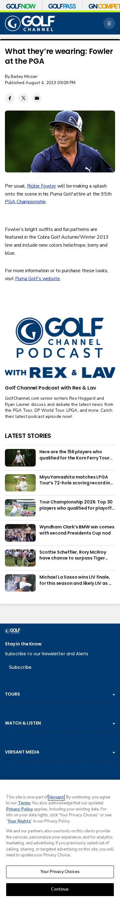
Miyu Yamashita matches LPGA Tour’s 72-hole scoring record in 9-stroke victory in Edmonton (74, 480)
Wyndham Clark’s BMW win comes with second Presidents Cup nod (76, 530)
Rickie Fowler (41, 186)
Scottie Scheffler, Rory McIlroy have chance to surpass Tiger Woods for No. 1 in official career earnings (74, 555)
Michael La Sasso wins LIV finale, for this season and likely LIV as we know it (77, 580)
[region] (60, 840)
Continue (60, 889)
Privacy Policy (19, 809)
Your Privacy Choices (60, 872)
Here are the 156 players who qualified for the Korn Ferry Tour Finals (74, 455)
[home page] (30, 23)
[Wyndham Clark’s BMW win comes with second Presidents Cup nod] (20, 532)
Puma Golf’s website (37, 278)
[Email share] (37, 98)
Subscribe (20, 667)
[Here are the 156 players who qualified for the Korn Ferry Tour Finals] (20, 457)
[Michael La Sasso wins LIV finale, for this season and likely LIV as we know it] (20, 583)
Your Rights (19, 821)
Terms (24, 803)
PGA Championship (25, 201)
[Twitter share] (23, 98)
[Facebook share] (10, 98)
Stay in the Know (23, 644)
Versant (56, 797)
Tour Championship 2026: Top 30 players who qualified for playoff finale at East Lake (76, 505)
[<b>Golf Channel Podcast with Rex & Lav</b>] (60, 348)
